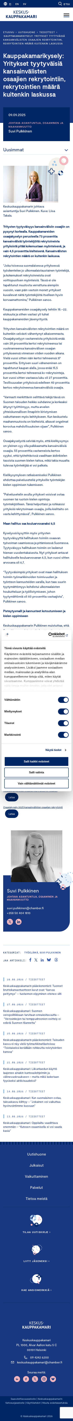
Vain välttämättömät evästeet (36, 783)
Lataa (12, 797)
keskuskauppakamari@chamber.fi (39, 1362)
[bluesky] (49, 960)
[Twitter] (10, 922)
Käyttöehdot (33, 1402)
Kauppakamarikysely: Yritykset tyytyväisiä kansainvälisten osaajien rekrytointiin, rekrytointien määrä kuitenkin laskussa (34, 39)
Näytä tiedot (53, 750)
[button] (64, 4)
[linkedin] (42, 960)
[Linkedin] (19, 922)
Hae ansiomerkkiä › (36, 1290)
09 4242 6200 (39, 1357)
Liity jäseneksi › (36, 1261)
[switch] (63, 711)
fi (10, 3)
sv (24, 3)
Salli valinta (36, 772)
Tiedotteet (47, 32)
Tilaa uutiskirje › (37, 1232)
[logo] (21, 14)
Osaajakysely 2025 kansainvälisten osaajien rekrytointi (33, 807)
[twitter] (35, 960)
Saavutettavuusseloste (23, 1398)
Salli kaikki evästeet (36, 761)
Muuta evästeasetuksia (55, 1402)
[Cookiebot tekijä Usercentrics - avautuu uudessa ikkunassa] (52, 634)
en (17, 3)
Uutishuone (26, 32)
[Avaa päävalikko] (66, 14)
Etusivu (8, 32)
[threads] (56, 960)
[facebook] (30, 960)
